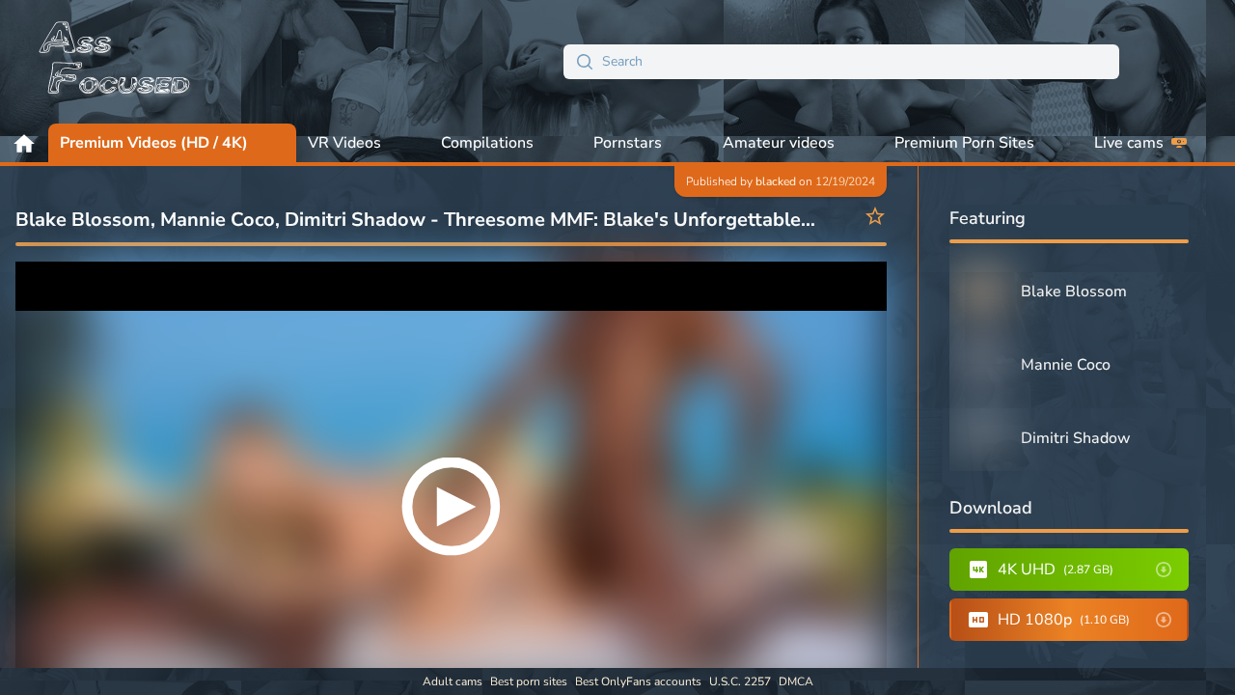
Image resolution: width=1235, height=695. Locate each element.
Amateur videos (779, 142)
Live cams (1129, 142)
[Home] (116, 62)
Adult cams (452, 681)
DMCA (796, 681)
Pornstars (627, 142)
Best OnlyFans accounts (638, 681)
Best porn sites (528, 681)
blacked (775, 181)
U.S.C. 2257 (740, 681)
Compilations (487, 142)
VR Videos (344, 142)
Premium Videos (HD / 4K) (154, 142)
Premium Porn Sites (964, 142)
